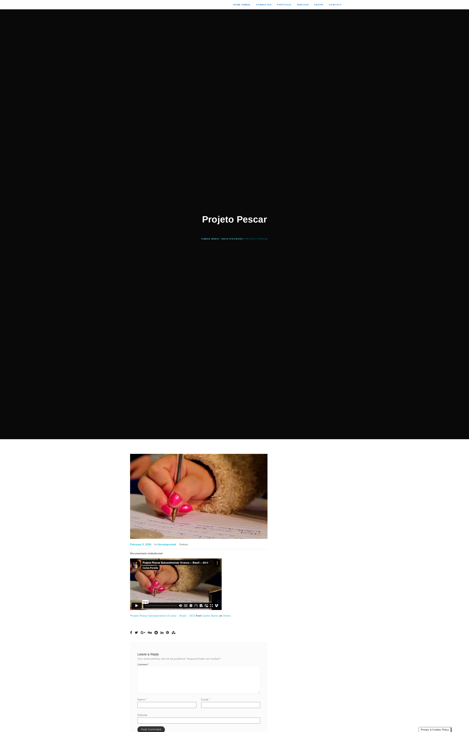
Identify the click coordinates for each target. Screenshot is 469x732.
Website (142, 715)
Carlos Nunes (210, 615)
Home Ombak (242, 4)
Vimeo (226, 615)
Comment (143, 664)
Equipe (318, 4)
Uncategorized (167, 544)
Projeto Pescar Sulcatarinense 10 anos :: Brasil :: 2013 (162, 615)
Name (142, 699)
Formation (264, 4)
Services (303, 4)
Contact (335, 4)
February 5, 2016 (140, 544)
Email (205, 699)
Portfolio (284, 4)
